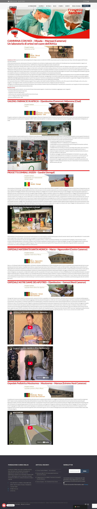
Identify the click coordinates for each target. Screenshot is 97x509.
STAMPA (61, 6)
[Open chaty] (4, 505)
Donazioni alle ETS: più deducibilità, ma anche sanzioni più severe (47, 474)
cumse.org (12, 490)
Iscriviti (67, 6)
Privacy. (86, 484)
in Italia (48, 6)
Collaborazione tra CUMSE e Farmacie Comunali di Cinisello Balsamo (49, 478)
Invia (84, 471)
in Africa (41, 6)
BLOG (54, 6)
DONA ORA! (86, 5)
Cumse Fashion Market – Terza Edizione (46, 470)
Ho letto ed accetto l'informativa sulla (75, 484)
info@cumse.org (13, 1)
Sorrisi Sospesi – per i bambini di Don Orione (47, 481)
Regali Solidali (76, 6)
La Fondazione (32, 6)
